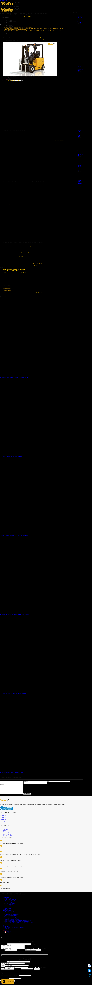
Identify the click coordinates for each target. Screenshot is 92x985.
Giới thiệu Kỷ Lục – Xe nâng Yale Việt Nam (14, 927)
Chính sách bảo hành (7, 832)
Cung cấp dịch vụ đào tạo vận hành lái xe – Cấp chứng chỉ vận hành (20, 922)
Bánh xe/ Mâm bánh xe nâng (11, 913)
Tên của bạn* (4, 944)
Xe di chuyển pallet (9, 902)
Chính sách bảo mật (7, 834)
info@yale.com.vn (7, 288)
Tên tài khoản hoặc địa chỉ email (9, 975)
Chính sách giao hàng (7, 831)
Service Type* (34, 967)
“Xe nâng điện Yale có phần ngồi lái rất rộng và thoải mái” (15, 29)
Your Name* (4, 961)
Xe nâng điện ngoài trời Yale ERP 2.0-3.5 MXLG (80, 19)
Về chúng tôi (5, 926)
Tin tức (6, 9)
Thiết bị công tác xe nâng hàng (12, 914)
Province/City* (17, 968)
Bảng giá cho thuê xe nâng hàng (12, 919)
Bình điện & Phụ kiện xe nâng (11, 911)
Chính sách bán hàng (7, 835)
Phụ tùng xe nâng (4, 821)
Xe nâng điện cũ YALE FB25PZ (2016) (79, 168)
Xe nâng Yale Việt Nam (38, 263)
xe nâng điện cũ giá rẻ (37, 292)
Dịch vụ (4, 916)
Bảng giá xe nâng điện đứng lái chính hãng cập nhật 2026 (16, 272)
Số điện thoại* (16, 964)
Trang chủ (2, 9)
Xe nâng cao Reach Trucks (11, 900)
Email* (3, 967)
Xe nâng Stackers (9, 904)
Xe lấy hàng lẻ (8, 905)
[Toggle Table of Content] (1, 24)
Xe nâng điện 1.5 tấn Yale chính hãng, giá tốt (13, 270)
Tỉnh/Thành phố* (21, 949)
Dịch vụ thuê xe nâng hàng (11, 917)
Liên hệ (4, 830)
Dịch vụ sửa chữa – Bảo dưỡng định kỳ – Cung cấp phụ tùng (18, 920)
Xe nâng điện (4, 817)
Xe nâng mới (3, 815)
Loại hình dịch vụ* (34, 948)
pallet (44, 39)
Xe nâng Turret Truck (10, 903)
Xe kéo (6, 907)
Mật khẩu (4, 978)
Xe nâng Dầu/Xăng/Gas (10, 899)
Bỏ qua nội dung (3, 0)
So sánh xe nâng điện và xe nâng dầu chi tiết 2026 (14, 269)
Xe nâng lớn (8, 908)
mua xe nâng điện (37, 37)
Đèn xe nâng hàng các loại (11, 915)
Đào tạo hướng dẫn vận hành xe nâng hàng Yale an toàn (17, 921)
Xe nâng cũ (3, 819)
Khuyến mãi (5, 829)
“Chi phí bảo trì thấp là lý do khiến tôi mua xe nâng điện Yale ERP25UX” (18, 27)
